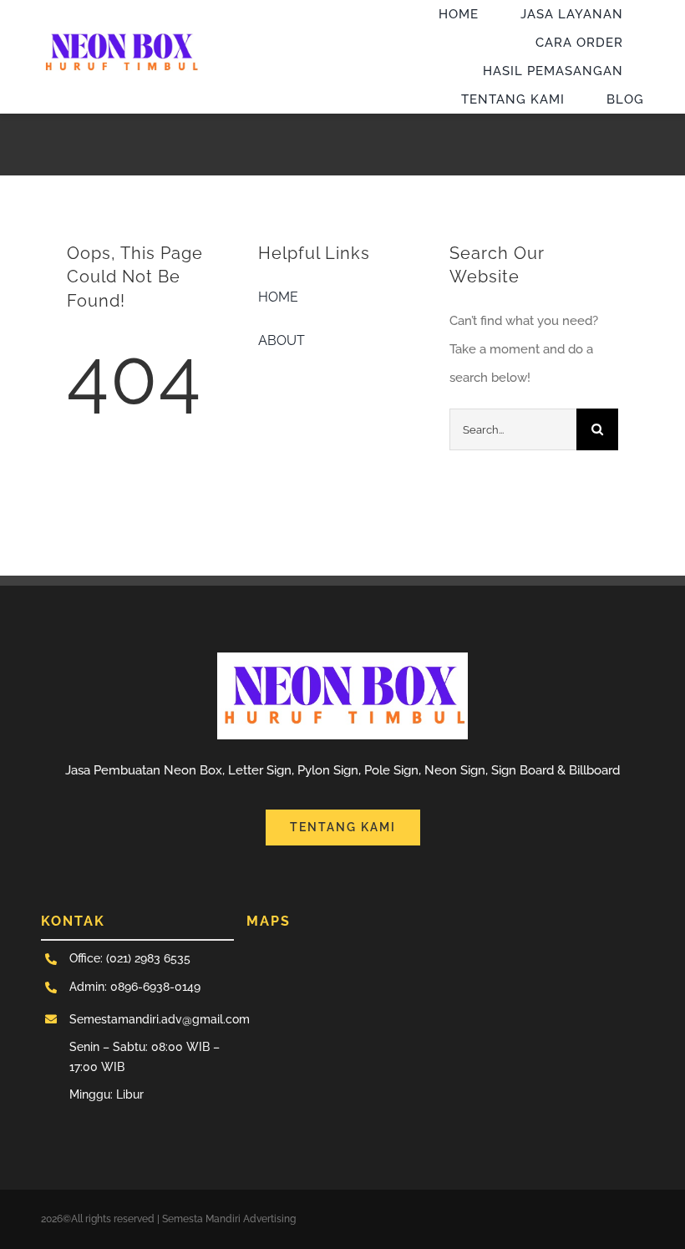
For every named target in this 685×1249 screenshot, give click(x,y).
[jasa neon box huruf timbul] (120, 30)
